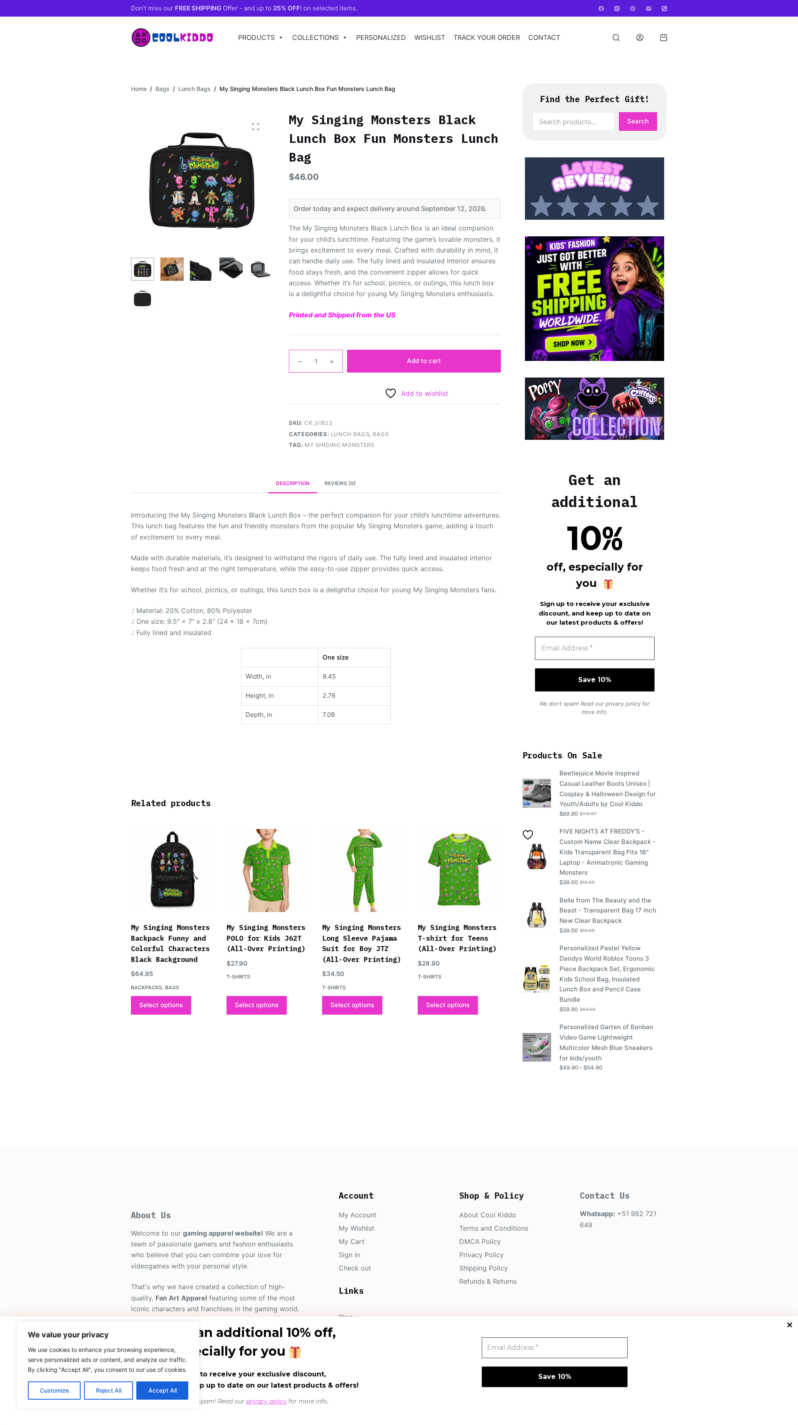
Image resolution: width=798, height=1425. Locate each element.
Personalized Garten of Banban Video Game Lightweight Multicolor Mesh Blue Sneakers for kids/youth (606, 1042)
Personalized (381, 37)
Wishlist (429, 37)
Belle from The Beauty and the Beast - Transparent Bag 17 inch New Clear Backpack (607, 910)
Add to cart (424, 361)
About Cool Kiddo (487, 1215)
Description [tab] (293, 483)
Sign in (349, 1255)
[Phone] (664, 8)
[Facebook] (601, 8)
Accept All (162, 1390)
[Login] (639, 37)
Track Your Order (486, 37)
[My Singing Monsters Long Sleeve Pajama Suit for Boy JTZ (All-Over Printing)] (363, 870)
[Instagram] (617, 8)
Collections (315, 37)
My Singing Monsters (339, 444)
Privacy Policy (481, 1255)
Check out (355, 1268)
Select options (161, 1005)
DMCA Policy (480, 1241)
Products (256, 37)
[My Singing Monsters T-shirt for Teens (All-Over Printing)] (459, 870)
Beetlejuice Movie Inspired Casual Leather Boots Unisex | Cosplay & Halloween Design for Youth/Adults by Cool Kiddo (607, 788)
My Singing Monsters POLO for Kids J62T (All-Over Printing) (266, 938)
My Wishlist (356, 1228)
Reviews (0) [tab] (340, 483)
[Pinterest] (632, 8)
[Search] (616, 37)
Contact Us (605, 1195)
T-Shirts (238, 977)
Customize (54, 1390)
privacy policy (266, 1401)
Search (638, 121)
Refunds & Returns (488, 1281)
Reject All (108, 1390)
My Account (358, 1215)
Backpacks (146, 987)
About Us (151, 1215)
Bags (381, 434)
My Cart (352, 1241)
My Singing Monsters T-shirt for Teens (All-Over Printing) (457, 938)
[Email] (648, 8)
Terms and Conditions (493, 1228)
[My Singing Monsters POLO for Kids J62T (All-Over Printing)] (268, 870)
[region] (108, 1364)
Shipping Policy (483, 1268)
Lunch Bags (350, 434)
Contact (544, 37)
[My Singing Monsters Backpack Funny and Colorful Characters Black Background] (172, 870)
